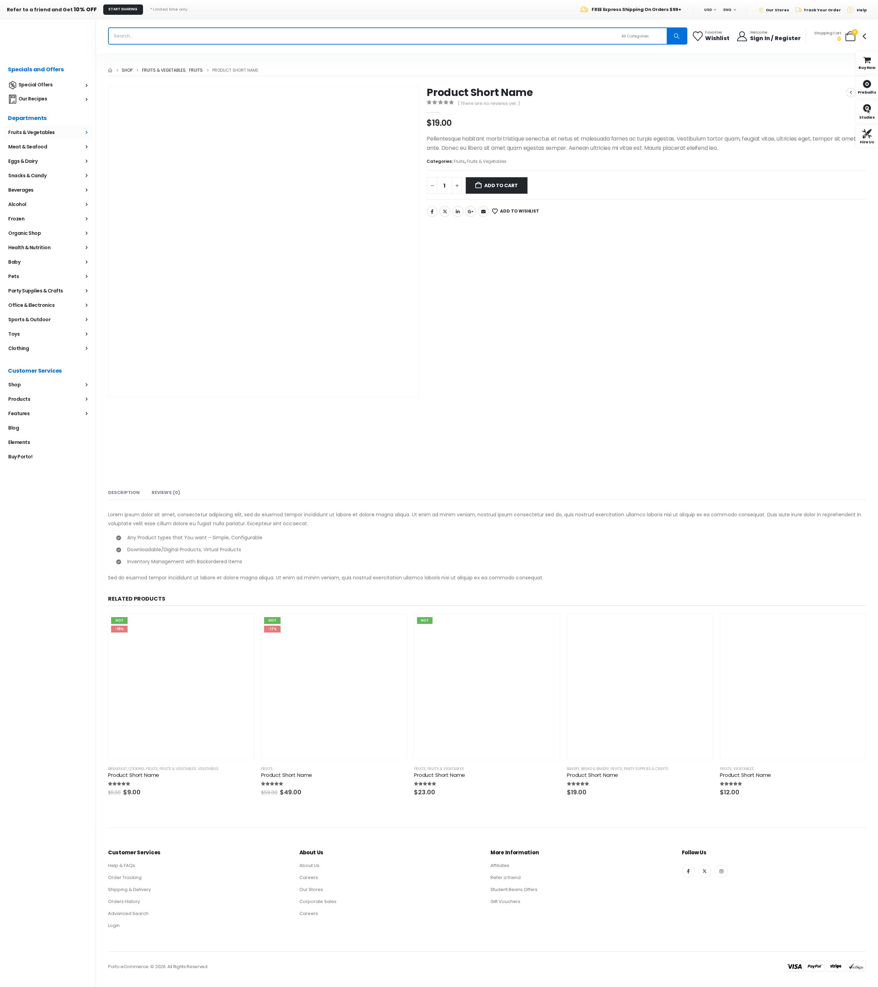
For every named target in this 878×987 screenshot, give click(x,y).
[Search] (677, 36)
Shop (14, 384)
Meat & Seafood (27, 146)
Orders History (124, 901)
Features (18, 413)
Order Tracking (125, 877)
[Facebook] (688, 871)
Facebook (432, 211)
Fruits (459, 161)
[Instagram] (721, 871)
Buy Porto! (20, 456)
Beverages (21, 189)
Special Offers (36, 84)
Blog (13, 427)
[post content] (181, 687)
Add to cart (501, 185)
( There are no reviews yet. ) (489, 103)
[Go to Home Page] (110, 70)
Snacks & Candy (27, 175)
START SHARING (123, 9)
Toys (14, 333)
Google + (470, 211)
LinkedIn (457, 211)
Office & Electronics (31, 305)
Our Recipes (33, 98)
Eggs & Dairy (22, 161)
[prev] (851, 92)
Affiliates (499, 865)
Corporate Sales (317, 901)
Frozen (16, 218)
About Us (309, 865)
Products (19, 399)
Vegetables (208, 768)
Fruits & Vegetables (487, 161)
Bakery (573, 768)
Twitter (444, 211)
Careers (308, 877)
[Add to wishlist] (229, 749)
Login (114, 925)
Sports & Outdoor (29, 319)
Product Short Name (133, 775)
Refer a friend (505, 877)
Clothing (18, 348)
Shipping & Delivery (129, 889)
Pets (13, 276)
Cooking (136, 768)
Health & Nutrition (29, 247)
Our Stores (311, 889)
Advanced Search (128, 913)
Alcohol (17, 204)
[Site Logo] (48, 36)
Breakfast (117, 768)
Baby (14, 261)
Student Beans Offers (513, 889)
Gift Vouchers (505, 901)
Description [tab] (124, 492)
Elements (19, 442)
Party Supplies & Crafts (646, 768)
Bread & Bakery (595, 768)
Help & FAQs (121, 865)
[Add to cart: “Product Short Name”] (217, 749)
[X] (704, 871)
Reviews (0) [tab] (166, 492)
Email (483, 211)
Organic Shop (24, 233)
